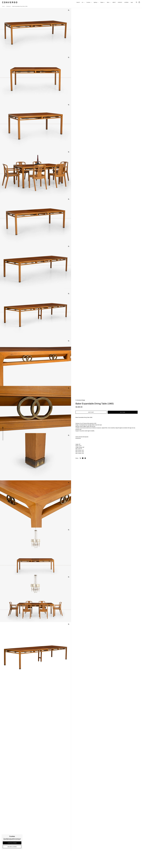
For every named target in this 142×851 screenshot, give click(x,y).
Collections (8, 6)
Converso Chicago (81, 400)
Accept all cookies (12, 842)
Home (3, 6)
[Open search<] (136, 2)
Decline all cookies (12, 846)
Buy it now (122, 412)
